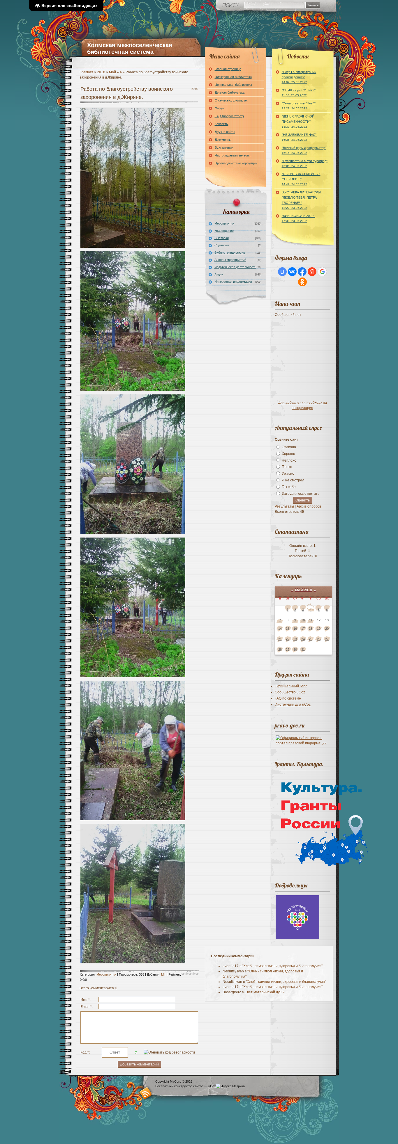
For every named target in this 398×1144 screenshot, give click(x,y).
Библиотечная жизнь (229, 252)
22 (287, 639)
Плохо (287, 467)
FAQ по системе (288, 698)
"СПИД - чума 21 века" (299, 92)
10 (303, 620)
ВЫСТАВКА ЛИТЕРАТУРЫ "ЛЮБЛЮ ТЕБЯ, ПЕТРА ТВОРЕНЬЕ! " (301, 200)
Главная (86, 72)
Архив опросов (309, 506)
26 (318, 639)
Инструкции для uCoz (293, 704)
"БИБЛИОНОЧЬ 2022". (298, 218)
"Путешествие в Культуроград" (304, 163)
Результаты (284, 506)
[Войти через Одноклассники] (302, 281)
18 (310, 628)
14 (280, 628)
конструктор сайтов (188, 1086)
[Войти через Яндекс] (312, 271)
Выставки (221, 238)
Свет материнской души (264, 992)
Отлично (289, 447)
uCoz (212, 1086)
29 (287, 649)
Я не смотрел (293, 480)
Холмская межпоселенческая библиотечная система (129, 48)
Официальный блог (291, 686)
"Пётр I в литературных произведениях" (299, 77)
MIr (163, 974)
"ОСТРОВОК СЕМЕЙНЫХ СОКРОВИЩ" (301, 179)
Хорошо (288, 454)
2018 (101, 72)
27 (327, 639)
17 (303, 628)
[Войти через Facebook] (302, 271)
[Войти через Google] (322, 271)
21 (280, 639)
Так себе (289, 487)
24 (303, 639)
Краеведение (224, 230)
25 (310, 639)
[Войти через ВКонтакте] (292, 271)
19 (318, 628)
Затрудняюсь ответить (300, 494)
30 (295, 649)
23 (295, 639)
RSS (146, 1093)
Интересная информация (233, 281)
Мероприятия (106, 974)
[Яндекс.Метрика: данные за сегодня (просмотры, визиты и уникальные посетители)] (230, 1086)
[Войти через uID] (282, 271)
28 (280, 649)
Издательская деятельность (235, 267)
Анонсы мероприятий (230, 259)
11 (310, 620)
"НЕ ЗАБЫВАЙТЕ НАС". (299, 137)
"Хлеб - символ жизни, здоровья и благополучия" (282, 966)
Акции (218, 274)
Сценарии (221, 245)
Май (112, 72)
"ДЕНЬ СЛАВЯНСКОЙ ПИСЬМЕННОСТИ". (298, 121)
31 (303, 649)
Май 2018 (303, 590)
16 (295, 628)
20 (327, 628)
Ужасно (288, 474)
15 (287, 628)
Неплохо (289, 460)
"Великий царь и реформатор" (304, 150)
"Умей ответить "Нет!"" (299, 106)
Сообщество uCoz (290, 692)
